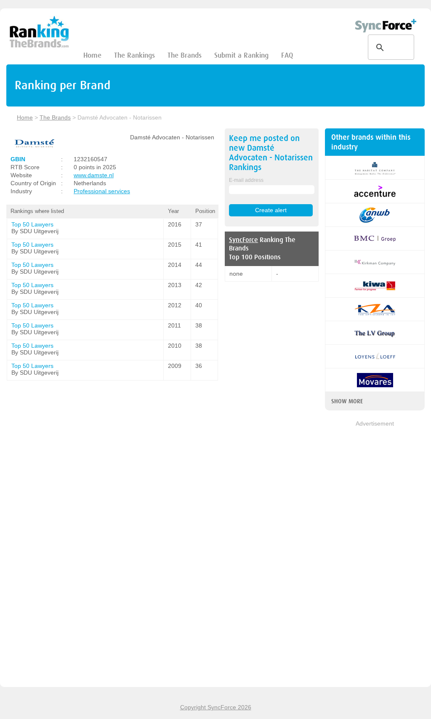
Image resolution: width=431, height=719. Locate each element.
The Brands (185, 55)
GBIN (18, 159)
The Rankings (134, 55)
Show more (347, 401)
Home (92, 55)
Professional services (102, 191)
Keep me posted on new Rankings (271, 152)
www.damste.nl (94, 175)
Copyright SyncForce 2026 (215, 707)
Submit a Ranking (241, 55)
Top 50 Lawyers (32, 224)
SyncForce (243, 240)
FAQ (287, 55)
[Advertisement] (375, 554)
